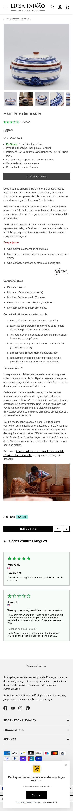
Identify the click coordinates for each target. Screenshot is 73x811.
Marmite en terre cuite (21, 19)
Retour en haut (35, 666)
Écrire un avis (28, 528)
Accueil (6, 19)
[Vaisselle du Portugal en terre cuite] (36, 465)
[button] (67, 7)
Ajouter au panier (36, 176)
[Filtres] (57, 529)
